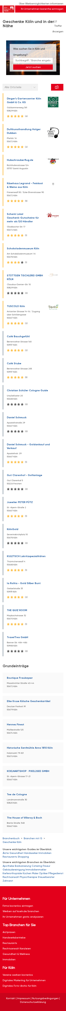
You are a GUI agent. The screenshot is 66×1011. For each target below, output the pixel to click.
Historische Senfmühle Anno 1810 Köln (30, 747)
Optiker (43, 873)
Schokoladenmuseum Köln (23, 248)
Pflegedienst (55, 873)
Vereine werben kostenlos (18, 974)
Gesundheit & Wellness (16, 954)
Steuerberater (46, 877)
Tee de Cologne (17, 794)
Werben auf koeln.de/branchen (21, 911)
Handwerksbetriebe (14, 937)
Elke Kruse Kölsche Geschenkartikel (28, 701)
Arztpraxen (9, 932)
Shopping (23, 856)
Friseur (46, 865)
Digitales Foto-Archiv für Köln (19, 985)
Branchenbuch (11, 838)
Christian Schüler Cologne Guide (27, 390)
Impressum (23, 998)
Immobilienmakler (36, 869)
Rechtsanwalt (11, 877)
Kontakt (10, 998)
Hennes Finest (15, 724)
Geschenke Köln (12, 842)
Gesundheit (16, 853)
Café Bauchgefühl (18, 336)
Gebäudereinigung (14, 869)
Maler (35, 873)
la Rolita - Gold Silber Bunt (24, 583)
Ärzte (6, 853)
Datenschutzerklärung (33, 1002)
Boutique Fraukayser (20, 677)
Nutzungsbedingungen (45, 998)
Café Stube (14, 363)
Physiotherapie (28, 877)
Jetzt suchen (33, 67)
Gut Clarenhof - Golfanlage (24, 475)
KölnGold (12, 529)
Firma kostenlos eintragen (18, 905)
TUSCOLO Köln (16, 306)
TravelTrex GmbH (17, 637)
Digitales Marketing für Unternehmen (24, 980)
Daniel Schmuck (17, 417)
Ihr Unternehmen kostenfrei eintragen (42, 9)
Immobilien (45, 853)
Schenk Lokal (23, 218)
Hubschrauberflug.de (20, 160)
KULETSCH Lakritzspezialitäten (26, 556)
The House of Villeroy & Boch (24, 817)
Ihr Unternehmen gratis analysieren (23, 916)
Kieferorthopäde (12, 873)
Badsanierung (23, 865)
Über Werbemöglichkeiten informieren (41, 3)
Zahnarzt (8, 880)
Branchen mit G (33, 838)
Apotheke (8, 865)
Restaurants (10, 856)
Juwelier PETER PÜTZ (20, 502)
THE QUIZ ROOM (17, 610)
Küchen (27, 873)
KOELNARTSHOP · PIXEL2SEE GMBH (28, 771)
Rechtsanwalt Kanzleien (17, 948)
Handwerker (31, 853)
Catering (37, 865)
